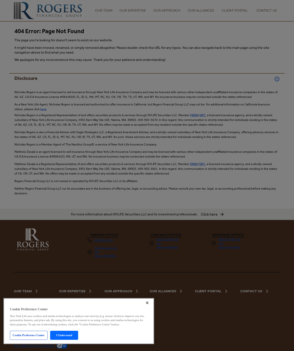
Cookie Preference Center (29, 335)
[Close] (147, 303)
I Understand (64, 335)
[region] (78, 321)
